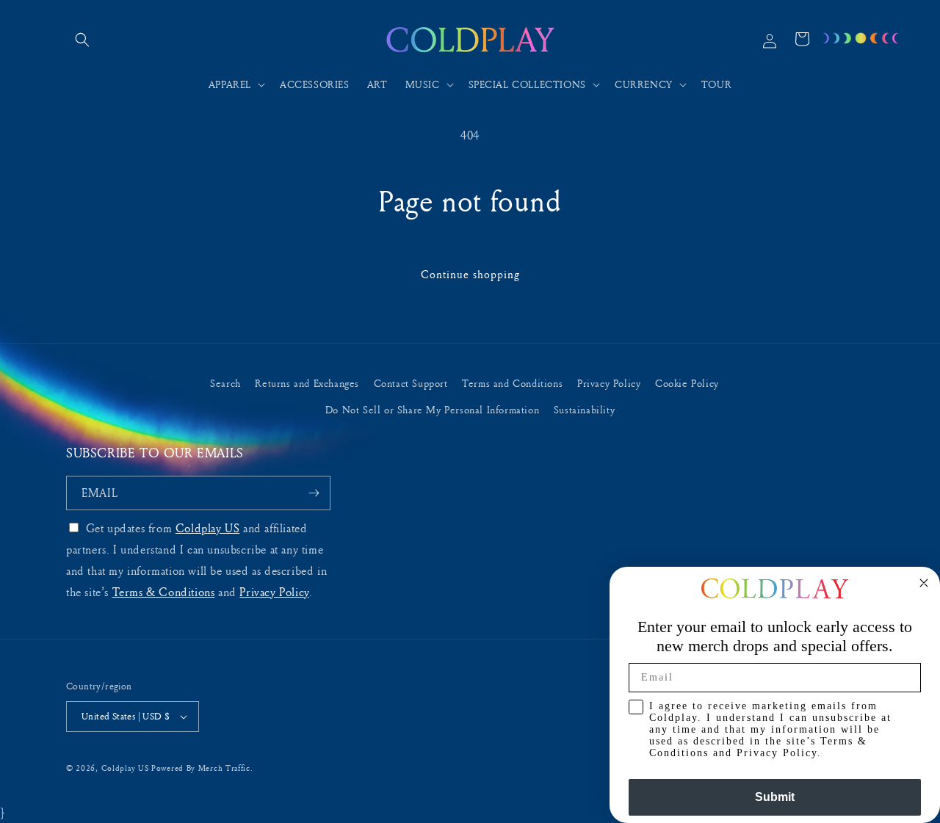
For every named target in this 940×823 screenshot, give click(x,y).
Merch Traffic (224, 767)
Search (225, 383)
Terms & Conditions (163, 592)
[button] (82, 39)
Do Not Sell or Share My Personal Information (432, 409)
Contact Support (411, 383)
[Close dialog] (924, 583)
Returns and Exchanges (307, 383)
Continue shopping (470, 274)
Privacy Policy (608, 383)
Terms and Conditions (512, 383)
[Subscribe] (313, 493)
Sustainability (584, 409)
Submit (775, 797)
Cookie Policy (687, 383)
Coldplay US (208, 528)
